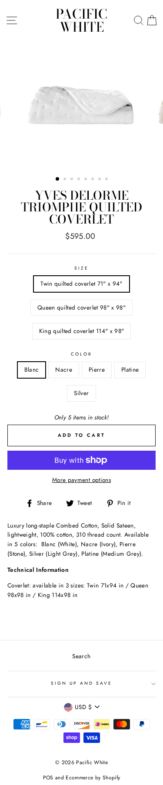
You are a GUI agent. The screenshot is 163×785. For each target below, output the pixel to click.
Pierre (97, 369)
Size (81, 268)
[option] (82, 105)
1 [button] (58, 179)
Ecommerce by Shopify (93, 778)
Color (81, 354)
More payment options (81, 479)
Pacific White (81, 20)
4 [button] (79, 180)
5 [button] (86, 180)
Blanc (31, 369)
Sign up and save (82, 683)
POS (48, 778)
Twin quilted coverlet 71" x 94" (81, 283)
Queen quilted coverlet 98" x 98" (81, 307)
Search (81, 656)
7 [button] (100, 180)
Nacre (63, 369)
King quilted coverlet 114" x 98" (81, 331)
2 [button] (65, 180)
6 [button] (93, 180)
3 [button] (72, 180)
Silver (81, 393)
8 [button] (107, 180)
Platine (130, 369)
